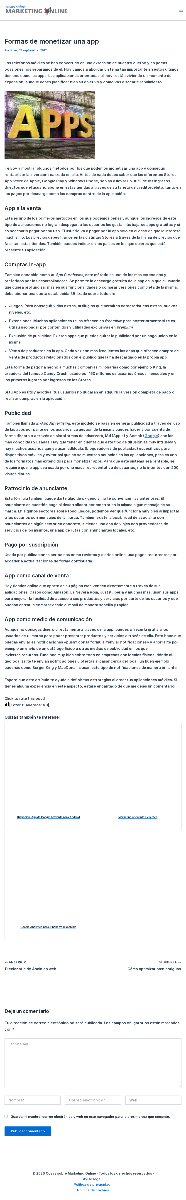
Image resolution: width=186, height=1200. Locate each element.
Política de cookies (93, 1190)
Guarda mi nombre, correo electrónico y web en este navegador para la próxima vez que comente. (90, 1116)
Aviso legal (92, 1179)
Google (151, 435)
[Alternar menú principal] (181, 10)
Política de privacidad (92, 1185)
